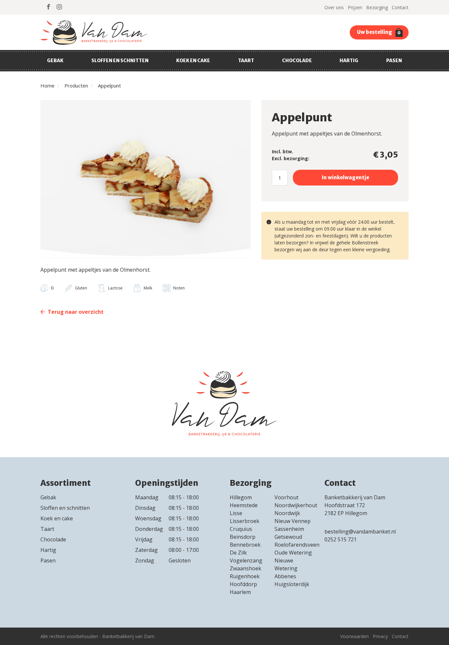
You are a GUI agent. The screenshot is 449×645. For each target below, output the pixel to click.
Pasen (394, 60)
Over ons (334, 7)
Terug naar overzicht (76, 311)
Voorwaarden (354, 636)
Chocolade (297, 60)
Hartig (349, 60)
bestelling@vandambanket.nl (360, 531)
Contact (400, 7)
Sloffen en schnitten (120, 60)
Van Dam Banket (93, 32)
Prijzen (355, 7)
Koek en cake (193, 60)
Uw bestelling (379, 32)
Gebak (55, 60)
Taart (246, 60)
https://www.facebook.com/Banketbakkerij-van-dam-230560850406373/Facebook (48, 7)
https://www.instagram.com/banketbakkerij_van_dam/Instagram (59, 7)
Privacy (380, 636)
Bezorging (377, 7)
